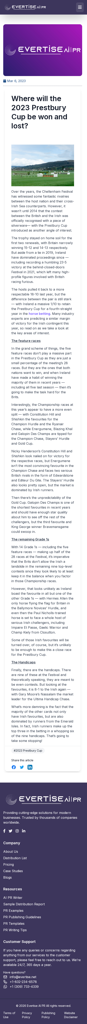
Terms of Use (9, 1015)
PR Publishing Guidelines (22, 917)
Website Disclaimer (71, 1015)
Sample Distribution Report (24, 904)
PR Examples (13, 911)
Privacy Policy (27, 1015)
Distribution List (15, 858)
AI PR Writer (12, 898)
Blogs (7, 877)
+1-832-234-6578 (23, 982)
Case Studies (13, 871)
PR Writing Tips (15, 930)
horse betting (39, 314)
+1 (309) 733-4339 (24, 987)
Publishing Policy (48, 1015)
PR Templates (13, 923)
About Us (10, 851)
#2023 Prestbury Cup (28, 750)
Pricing (8, 864)
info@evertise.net (23, 977)
